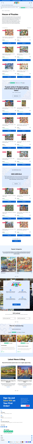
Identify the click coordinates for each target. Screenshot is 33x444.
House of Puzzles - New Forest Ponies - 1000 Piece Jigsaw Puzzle (9, 142)
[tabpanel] (8, 265)
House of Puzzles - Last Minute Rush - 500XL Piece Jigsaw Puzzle (23, 54)
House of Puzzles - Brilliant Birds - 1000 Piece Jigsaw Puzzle (9, 213)
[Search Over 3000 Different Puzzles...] (31, 4)
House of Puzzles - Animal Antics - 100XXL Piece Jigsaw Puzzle (23, 108)
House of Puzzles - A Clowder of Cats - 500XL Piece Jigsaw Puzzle (23, 71)
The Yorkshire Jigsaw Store (14, 443)
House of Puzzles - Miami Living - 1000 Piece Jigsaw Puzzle (23, 142)
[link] (16, 96)
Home (3, 10)
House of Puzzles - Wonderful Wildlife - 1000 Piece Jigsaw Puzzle (9, 125)
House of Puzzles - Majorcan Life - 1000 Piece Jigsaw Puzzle (8, 159)
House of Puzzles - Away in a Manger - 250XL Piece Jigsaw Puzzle (9, 108)
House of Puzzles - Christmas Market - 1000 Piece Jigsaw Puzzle (23, 196)
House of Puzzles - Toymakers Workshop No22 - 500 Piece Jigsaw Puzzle (23, 229)
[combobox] (16, 5)
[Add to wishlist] (15, 40)
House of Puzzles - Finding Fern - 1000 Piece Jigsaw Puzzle (9, 196)
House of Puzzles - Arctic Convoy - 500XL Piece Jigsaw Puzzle (8, 71)
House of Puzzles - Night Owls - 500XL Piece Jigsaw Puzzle (23, 37)
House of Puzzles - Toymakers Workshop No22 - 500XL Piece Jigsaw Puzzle (8, 37)
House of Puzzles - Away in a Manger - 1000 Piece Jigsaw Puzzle (23, 213)
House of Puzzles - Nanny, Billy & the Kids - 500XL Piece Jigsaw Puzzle (8, 54)
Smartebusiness (21, 443)
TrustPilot (25, 299)
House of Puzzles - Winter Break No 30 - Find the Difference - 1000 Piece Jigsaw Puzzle (23, 159)
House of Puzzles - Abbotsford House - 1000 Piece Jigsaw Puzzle (9, 229)
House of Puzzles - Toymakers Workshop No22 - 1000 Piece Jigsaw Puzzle (23, 125)
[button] (2, 3)
